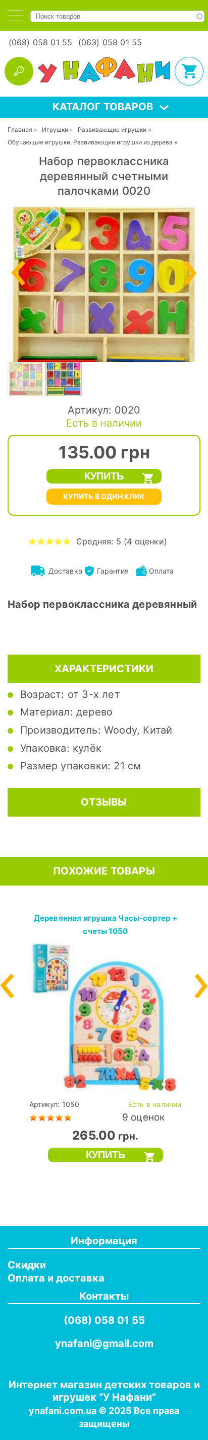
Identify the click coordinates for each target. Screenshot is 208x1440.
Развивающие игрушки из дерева (123, 142)
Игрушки (55, 129)
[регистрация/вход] (19, 71)
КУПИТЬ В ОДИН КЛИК (103, 496)
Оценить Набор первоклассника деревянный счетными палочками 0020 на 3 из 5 (49, 541)
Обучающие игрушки (39, 142)
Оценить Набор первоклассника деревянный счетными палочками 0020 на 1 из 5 (32, 541)
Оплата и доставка (56, 1278)
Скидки (27, 1265)
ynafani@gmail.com (104, 1343)
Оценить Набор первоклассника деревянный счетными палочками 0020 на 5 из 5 (67, 541)
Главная (20, 129)
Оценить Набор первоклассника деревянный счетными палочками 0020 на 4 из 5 (58, 541)
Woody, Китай (138, 730)
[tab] (15, 16)
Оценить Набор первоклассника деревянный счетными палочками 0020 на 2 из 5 (41, 541)
